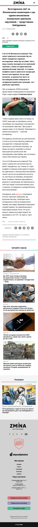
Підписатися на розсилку (19, 503)
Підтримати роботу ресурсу (19, 498)
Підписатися (10, 46)
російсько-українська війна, (9, 224)
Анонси (19, 474)
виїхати (18, 194)
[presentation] (4, 395)
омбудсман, (22, 221)
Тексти (19, 467)
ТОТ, (17, 224)
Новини (19, 464)
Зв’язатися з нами (19, 508)
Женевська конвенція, (13, 221)
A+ (3, 38)
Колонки (19, 471)
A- (8, 38)
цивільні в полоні (23, 224)
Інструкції (19, 469)
